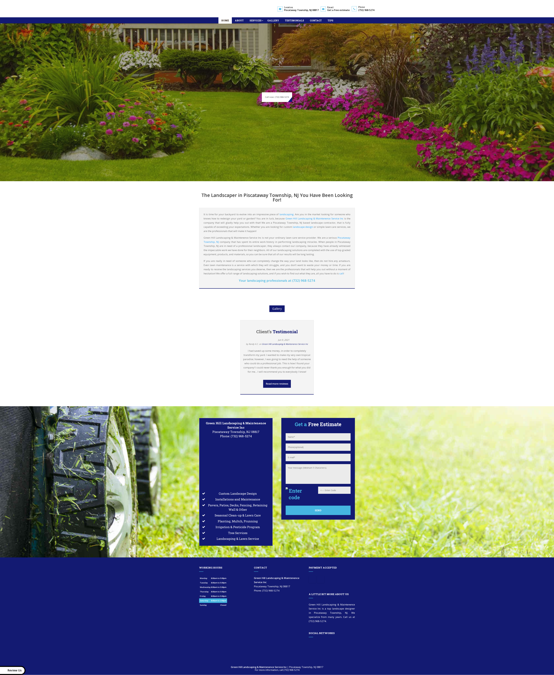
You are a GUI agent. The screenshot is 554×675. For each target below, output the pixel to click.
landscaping (286, 214)
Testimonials (294, 20)
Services (255, 20)
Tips (330, 20)
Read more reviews (277, 383)
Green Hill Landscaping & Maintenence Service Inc (315, 218)
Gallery (273, 20)
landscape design (303, 227)
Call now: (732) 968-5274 (277, 97)
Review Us (15, 670)
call (341, 273)
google (311, 644)
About (239, 20)
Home (225, 20)
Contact (316, 20)
